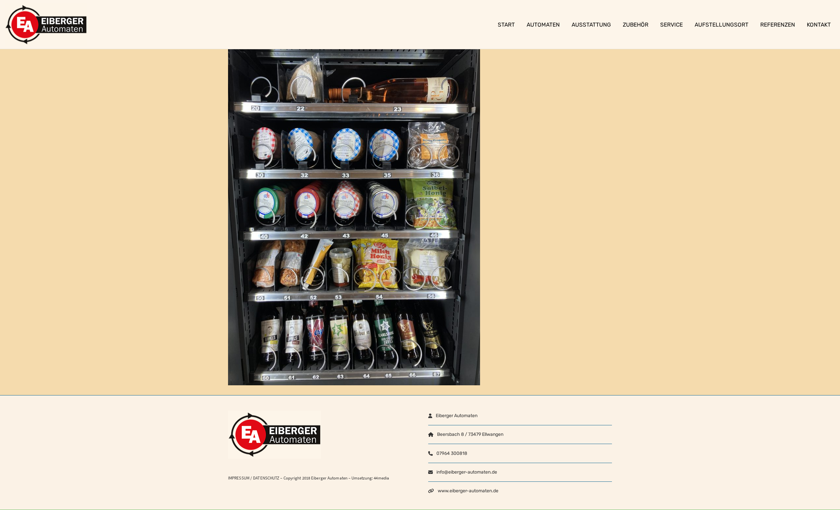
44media (381, 478)
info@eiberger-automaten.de (466, 472)
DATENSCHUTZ (266, 478)
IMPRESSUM (238, 478)
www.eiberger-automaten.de (468, 491)
